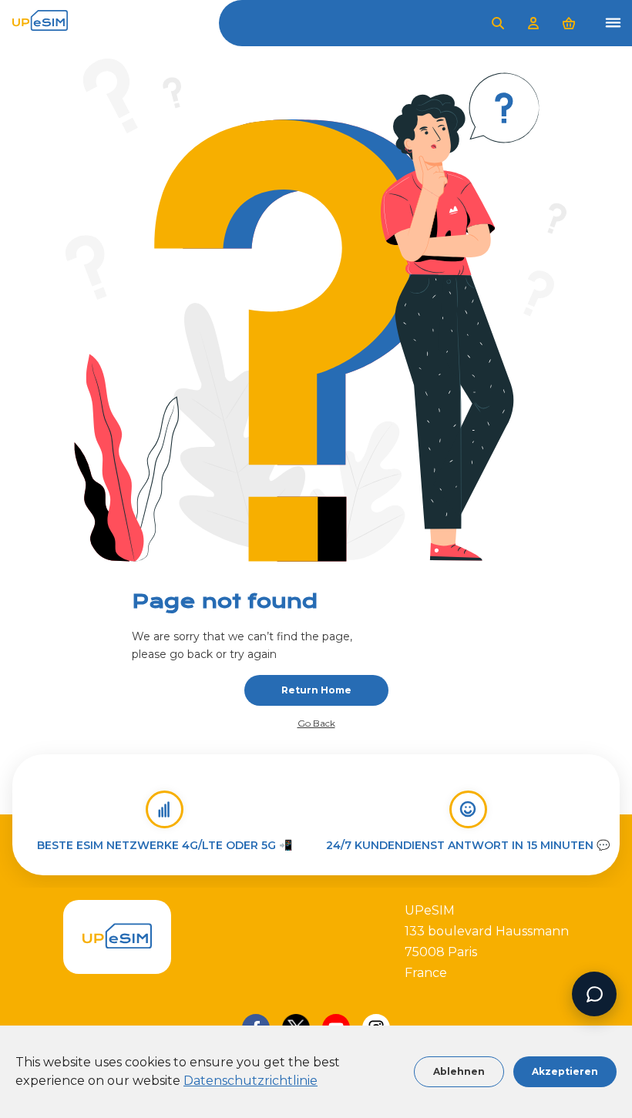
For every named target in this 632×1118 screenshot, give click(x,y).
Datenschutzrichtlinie (250, 1080)
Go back (316, 723)
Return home (316, 690)
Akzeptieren (565, 1071)
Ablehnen (459, 1071)
